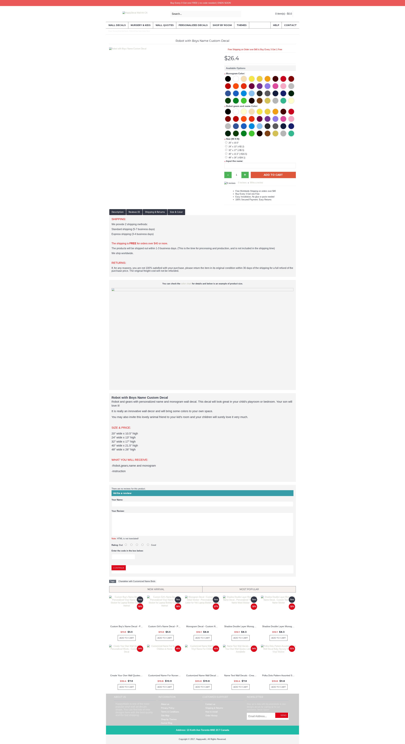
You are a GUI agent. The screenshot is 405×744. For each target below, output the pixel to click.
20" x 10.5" (234, 143)
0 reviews (242, 182)
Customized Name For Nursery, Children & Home (165, 675)
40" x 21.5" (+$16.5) (238, 154)
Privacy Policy (167, 708)
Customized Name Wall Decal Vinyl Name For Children (203, 675)
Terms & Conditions (170, 712)
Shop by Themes (169, 719)
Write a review (256, 182)
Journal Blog (166, 723)
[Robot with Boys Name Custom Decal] (165, 48)
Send (283, 715)
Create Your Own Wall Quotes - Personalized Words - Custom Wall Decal (127, 675)
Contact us (210, 704)
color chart (186, 283)
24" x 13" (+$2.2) (236, 146)
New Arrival (155, 589)
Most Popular (249, 589)
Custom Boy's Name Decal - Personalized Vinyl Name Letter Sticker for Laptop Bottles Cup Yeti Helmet (127, 626)
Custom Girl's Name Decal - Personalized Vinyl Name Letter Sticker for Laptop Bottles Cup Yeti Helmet (165, 626)
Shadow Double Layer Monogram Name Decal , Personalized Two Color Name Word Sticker (241, 626)
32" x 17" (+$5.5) (236, 150)
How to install (211, 712)
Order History (211, 715)
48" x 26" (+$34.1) (237, 157)
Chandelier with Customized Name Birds (136, 581)
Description (118, 212)
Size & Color (176, 212)
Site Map (165, 715)
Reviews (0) (134, 212)
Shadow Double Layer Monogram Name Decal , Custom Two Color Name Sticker (279, 626)
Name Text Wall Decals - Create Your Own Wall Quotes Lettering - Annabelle (241, 675)
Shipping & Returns (155, 212)
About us (165, 704)
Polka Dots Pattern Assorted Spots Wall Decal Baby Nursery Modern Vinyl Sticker (279, 675)
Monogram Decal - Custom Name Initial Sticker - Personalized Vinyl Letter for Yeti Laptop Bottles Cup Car (203, 626)
